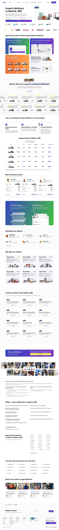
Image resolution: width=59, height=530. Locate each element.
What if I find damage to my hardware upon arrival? (38, 415)
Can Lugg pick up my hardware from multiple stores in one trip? (15, 422)
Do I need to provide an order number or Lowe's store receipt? (40, 408)
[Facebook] (27, 369)
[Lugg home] (4, 2)
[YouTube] (34, 369)
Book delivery (13, 305)
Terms (9, 527)
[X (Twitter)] (31, 369)
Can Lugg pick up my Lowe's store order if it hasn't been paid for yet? (11, 412)
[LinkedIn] (54, 527)
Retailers (27, 2)
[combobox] (12, 19)
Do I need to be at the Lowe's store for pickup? (38, 405)
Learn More (12, 210)
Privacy (7, 527)
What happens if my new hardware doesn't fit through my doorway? (41, 419)
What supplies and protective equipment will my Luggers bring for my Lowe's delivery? (12, 419)
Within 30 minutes (18, 52)
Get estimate (40, 2)
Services (18, 2)
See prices (18, 20)
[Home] (5, 504)
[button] (9, 98)
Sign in (49, 2)
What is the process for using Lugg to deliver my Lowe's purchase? (16, 405)
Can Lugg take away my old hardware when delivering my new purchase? (11, 416)
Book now (53, 2)
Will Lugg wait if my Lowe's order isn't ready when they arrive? (40, 411)
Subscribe (51, 511)
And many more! (8, 245)
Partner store (32, 141)
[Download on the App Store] (48, 520)
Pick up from (33, 351)
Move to (43, 351)
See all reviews (29, 91)
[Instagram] (25, 369)
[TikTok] (29, 369)
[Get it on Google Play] (52, 520)
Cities (23, 2)
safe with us (36, 62)
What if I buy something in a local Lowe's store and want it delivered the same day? (12, 409)
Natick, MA (9, 504)
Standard (26, 141)
